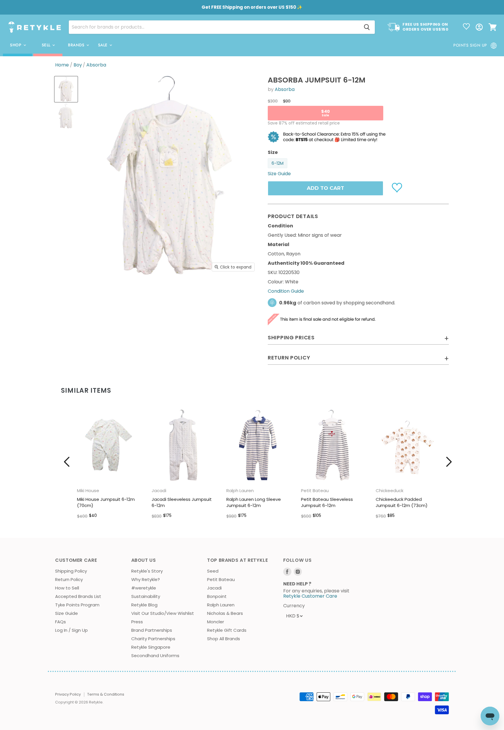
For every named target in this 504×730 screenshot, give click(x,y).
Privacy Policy (68, 694)
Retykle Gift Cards (226, 630)
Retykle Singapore (150, 647)
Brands (77, 45)
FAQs (60, 622)
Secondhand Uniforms (155, 655)
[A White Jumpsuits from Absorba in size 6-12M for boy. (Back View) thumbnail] (66, 116)
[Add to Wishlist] (398, 187)
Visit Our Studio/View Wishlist (162, 613)
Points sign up (470, 45)
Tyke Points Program (77, 605)
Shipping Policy (71, 571)
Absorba (96, 65)
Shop (16, 45)
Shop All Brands (223, 639)
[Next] (449, 462)
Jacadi (214, 588)
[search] (214, 27)
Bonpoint (217, 596)
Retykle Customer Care (310, 596)
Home (62, 65)
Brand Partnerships (151, 630)
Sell (47, 45)
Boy (78, 65)
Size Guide (66, 613)
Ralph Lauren (221, 605)
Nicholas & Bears (225, 613)
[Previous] (67, 462)
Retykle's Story (147, 571)
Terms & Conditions (105, 694)
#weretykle (143, 588)
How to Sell (67, 588)
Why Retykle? (145, 579)
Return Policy (69, 579)
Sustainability (145, 596)
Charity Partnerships (153, 639)
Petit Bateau (221, 579)
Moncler (215, 622)
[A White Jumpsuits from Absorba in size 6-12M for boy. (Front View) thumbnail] (66, 89)
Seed (212, 571)
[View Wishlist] (466, 27)
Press (137, 622)
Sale (103, 45)
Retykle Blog (144, 605)
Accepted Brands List (78, 596)
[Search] (367, 27)
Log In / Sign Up (71, 630)
